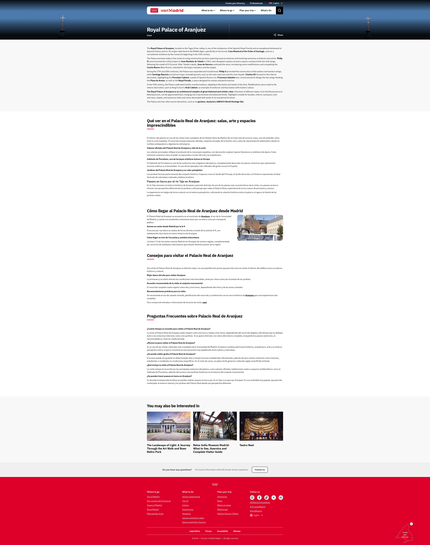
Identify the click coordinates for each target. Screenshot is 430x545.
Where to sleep (224, 505)
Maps (219, 501)
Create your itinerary (235, 3)
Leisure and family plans (193, 518)
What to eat (222, 509)
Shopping (186, 513)
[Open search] (279, 10)
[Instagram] (252, 497)
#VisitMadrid (256, 511)
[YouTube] (281, 497)
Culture (185, 505)
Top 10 (185, 501)
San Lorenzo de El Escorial (159, 501)
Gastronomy (187, 509)
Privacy (208, 531)
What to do (207, 10)
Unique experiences (191, 496)
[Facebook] (259, 497)
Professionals (256, 3)
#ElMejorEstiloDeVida (260, 502)
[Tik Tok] (266, 497)
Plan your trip (247, 10)
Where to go (226, 10)
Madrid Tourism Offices (227, 513)
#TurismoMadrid (257, 507)
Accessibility (222, 531)
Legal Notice (195, 531)
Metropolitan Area (155, 513)
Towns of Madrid (154, 505)
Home (149, 35)
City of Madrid (153, 496)
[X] (273, 497)
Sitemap (236, 531)
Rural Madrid (153, 509)
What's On (266, 10)
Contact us (260, 469)
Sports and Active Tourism (194, 522)
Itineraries (222, 496)
